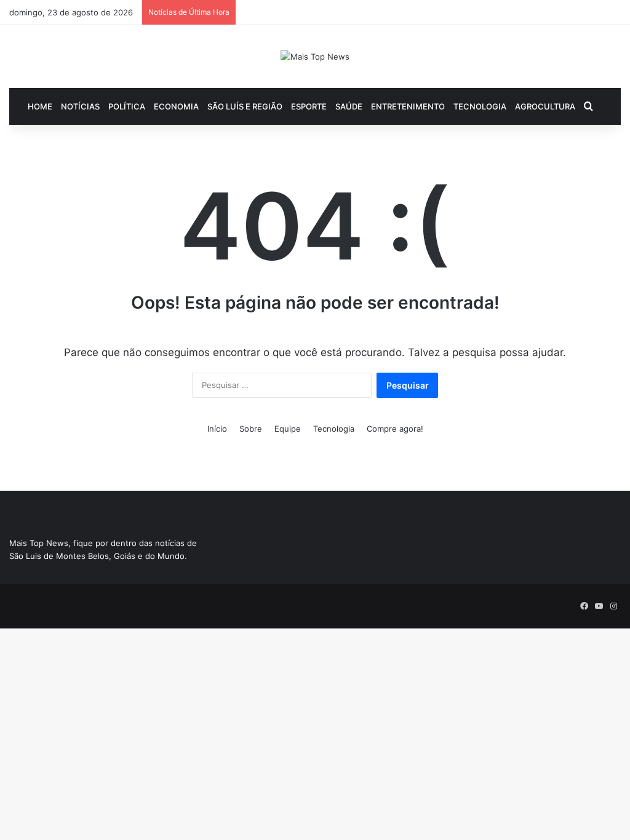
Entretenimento (408, 106)
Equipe (287, 429)
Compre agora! (395, 429)
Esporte (309, 106)
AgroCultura (545, 106)
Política (126, 106)
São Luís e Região (244, 106)
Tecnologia (479, 106)
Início (217, 429)
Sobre (250, 429)
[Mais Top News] (315, 56)
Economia (176, 106)
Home (40, 106)
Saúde (348, 106)
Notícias (80, 106)
